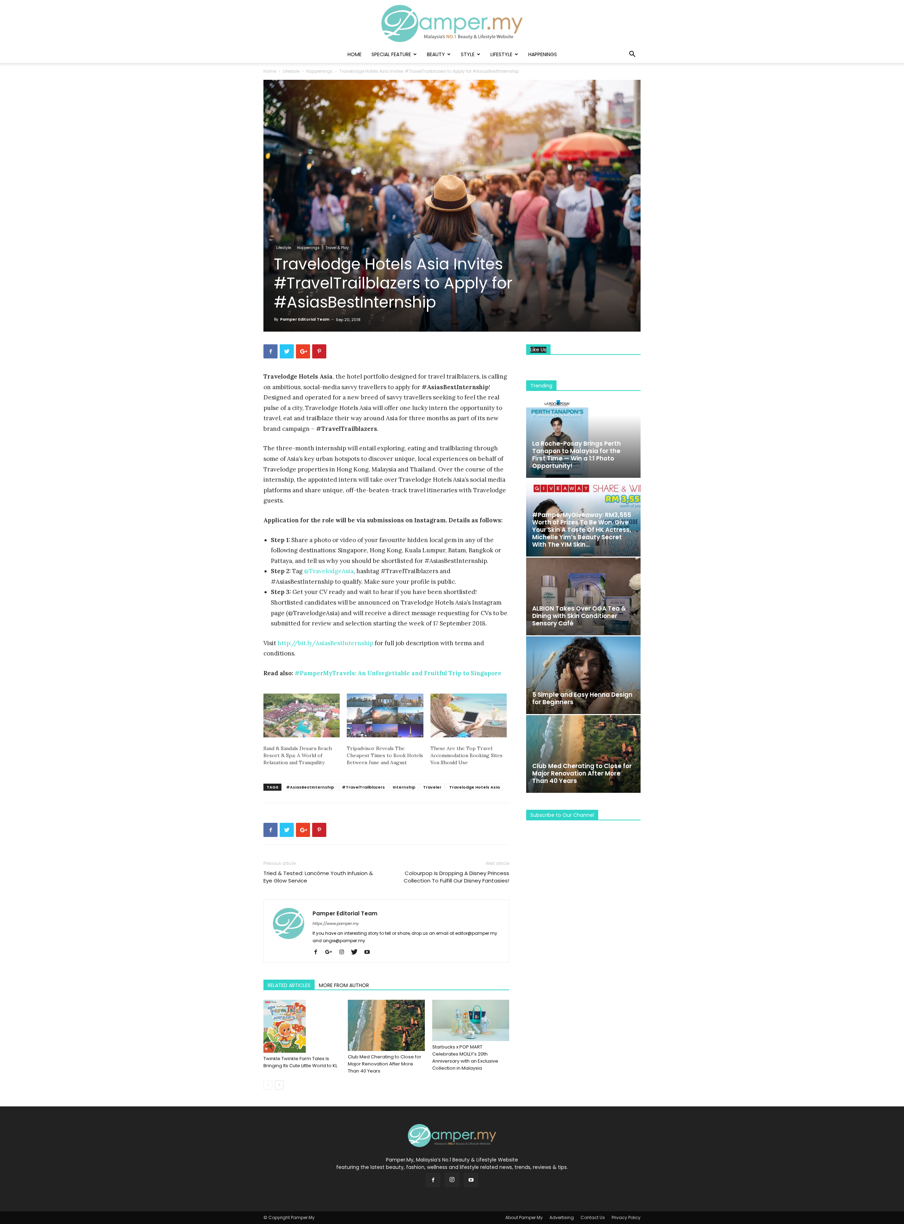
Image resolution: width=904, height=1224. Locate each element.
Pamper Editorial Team (304, 319)
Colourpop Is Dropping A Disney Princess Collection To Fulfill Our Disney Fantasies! (456, 876)
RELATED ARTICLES (289, 985)
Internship (404, 787)
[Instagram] (344, 952)
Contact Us (593, 1217)
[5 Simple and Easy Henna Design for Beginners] (583, 675)
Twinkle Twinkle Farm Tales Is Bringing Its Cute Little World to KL (300, 1062)
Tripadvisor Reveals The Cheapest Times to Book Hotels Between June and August (385, 755)
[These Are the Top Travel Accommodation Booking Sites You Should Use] (468, 715)
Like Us (538, 350)
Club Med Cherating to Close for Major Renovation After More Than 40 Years (384, 1063)
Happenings (542, 54)
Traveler (432, 787)
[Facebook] (318, 952)
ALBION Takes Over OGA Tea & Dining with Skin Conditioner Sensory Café (579, 616)
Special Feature (391, 54)
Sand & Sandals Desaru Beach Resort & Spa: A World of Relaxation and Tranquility (297, 755)
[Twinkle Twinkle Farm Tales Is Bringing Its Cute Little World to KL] (301, 1026)
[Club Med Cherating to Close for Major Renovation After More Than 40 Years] (386, 1025)
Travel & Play (337, 247)
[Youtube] (369, 952)
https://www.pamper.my (336, 923)
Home (354, 54)
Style (468, 54)
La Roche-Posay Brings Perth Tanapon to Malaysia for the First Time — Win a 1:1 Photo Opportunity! (576, 454)
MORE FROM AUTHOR (344, 985)
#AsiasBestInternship (310, 787)
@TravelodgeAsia (328, 571)
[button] (632, 55)
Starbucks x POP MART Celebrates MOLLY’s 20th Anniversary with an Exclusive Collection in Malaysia (465, 1057)
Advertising (561, 1217)
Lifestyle (501, 54)
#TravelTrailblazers (363, 787)
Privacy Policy (626, 1217)
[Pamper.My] (452, 23)
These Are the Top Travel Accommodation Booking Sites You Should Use (466, 755)
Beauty (436, 54)
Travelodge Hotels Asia (474, 787)
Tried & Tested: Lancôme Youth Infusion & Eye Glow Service (318, 876)
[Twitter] (357, 952)
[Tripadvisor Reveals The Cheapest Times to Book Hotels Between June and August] (385, 715)
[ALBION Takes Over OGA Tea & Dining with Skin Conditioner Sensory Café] (583, 596)
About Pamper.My (524, 1217)
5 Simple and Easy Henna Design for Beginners (582, 698)
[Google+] (331, 952)
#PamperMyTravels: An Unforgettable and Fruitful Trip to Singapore (398, 673)
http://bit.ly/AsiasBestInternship (325, 643)
